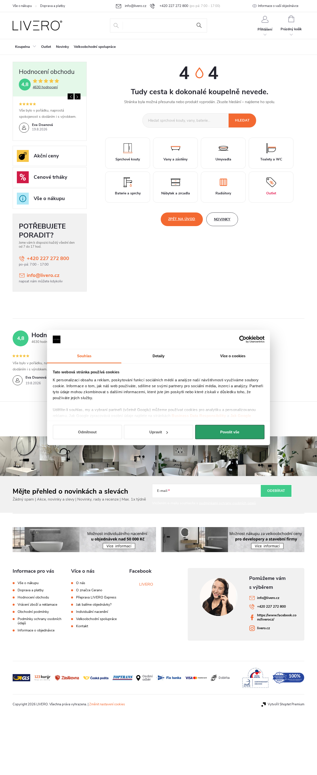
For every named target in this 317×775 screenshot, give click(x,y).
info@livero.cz (43, 275)
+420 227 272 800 (48, 258)
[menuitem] (26, 47)
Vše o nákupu (22, 6)
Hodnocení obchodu (33, 597)
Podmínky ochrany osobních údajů (39, 621)
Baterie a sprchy (128, 193)
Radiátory (223, 193)
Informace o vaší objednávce (278, 6)
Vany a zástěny (175, 159)
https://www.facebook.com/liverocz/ (276, 617)
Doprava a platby (52, 6)
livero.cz (263, 628)
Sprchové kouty (127, 159)
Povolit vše (229, 432)
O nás (80, 583)
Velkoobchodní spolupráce (96, 619)
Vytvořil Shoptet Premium (286, 704)
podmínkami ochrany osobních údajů (227, 503)
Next (77, 96)
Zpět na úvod (181, 219)
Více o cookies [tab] (232, 356)
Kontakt (82, 626)
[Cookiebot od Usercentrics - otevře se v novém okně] (242, 339)
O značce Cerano (89, 590)
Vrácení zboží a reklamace (37, 604)
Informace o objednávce (36, 630)
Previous (71, 96)
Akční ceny (46, 155)
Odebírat (276, 490)
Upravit (155, 432)
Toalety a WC (271, 159)
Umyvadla (223, 159)
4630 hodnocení (45, 87)
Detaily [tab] (159, 356)
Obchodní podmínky (33, 611)
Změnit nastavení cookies (107, 704)
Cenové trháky (50, 177)
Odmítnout (87, 432)
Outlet (271, 193)
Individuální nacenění (92, 612)
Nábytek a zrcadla (175, 193)
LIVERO (146, 584)
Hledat (199, 25)
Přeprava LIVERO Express (96, 597)
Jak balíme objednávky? (93, 605)
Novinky (222, 219)
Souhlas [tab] (84, 356)
